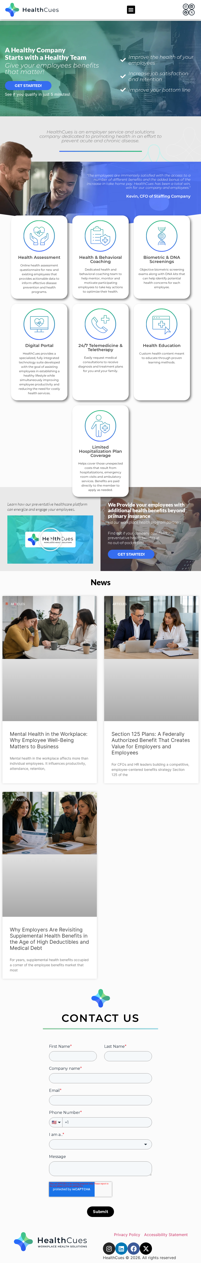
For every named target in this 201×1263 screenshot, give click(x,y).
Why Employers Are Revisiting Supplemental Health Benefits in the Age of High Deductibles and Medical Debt (49, 939)
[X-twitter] (192, 12)
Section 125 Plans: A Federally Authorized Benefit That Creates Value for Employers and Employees (151, 743)
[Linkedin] (192, 7)
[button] (131, 10)
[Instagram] (186, 7)
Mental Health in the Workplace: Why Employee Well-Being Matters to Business (49, 740)
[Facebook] (186, 12)
